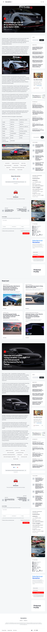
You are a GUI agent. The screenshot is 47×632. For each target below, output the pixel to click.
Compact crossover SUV (15, 163)
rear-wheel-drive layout (36, 191)
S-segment (41, 191)
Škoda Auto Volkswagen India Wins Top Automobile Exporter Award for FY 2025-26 (39, 164)
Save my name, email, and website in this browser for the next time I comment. (13, 228)
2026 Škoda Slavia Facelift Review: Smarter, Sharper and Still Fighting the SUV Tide (37, 53)
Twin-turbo (33, 196)
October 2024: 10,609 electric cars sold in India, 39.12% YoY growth (37, 461)
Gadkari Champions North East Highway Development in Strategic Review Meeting (39, 504)
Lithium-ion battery (23, 165)
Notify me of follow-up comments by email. (8, 520)
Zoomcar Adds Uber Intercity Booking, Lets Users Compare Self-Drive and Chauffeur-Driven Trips (37, 48)
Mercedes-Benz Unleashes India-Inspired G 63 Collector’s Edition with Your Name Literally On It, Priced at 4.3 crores (38, 106)
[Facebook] (36, 630)
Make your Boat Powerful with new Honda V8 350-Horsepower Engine (38, 125)
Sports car (35, 192)
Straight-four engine (36, 193)
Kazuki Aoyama (16, 165)
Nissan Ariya (8, 167)
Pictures (6, 284)
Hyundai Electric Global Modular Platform (9, 454)
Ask (42, 137)
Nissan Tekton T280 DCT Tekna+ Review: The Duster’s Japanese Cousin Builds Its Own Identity (38, 57)
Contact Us (25, 620)
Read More (4, 308)
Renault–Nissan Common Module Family (18, 167)
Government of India (35, 190)
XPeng (31, 284)
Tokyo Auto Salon (19, 169)
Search (33, 37)
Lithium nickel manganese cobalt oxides (9, 456)
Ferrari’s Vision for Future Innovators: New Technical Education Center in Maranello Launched (39, 479)
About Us (21, 620)
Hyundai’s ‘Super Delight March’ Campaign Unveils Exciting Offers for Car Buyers (38, 466)
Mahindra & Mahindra (29, 312)
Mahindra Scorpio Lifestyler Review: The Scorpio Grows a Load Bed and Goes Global (37, 61)
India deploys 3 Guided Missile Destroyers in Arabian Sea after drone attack (39, 492)
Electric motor (23, 163)
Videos (37, 312)
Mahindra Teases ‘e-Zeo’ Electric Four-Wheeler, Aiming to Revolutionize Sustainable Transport (34, 316)
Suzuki (8, 284)
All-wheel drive (7, 163)
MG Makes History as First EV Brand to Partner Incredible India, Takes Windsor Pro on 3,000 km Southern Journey (39, 498)
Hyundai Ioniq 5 (19, 454)
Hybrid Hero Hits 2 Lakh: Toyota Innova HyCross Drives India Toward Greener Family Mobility (38, 443)
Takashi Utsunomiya (12, 169)
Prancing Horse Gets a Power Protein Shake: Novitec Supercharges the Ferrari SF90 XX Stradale (39, 151)
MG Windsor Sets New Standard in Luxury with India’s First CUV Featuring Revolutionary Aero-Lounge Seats (39, 158)
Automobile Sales (35, 176)
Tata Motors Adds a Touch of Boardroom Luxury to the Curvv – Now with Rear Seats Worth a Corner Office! (38, 113)
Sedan (33, 192)
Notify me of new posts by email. (25, 520)
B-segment (33, 182)
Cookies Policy (9, 630)
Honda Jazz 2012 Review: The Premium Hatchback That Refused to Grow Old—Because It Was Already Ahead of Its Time (39, 486)
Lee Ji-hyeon (26, 454)
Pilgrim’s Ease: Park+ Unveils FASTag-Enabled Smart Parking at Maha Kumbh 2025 (39, 169)
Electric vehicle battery (7, 165)
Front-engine (36, 187)
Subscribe (38, 256)
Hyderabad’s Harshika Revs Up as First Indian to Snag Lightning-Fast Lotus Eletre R (39, 146)
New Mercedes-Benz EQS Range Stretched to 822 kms (38, 130)
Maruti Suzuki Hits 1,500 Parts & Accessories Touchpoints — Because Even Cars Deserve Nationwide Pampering (11, 288)
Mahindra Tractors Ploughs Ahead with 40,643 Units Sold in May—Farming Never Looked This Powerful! (38, 119)
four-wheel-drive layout (37, 185)
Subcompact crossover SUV (36, 195)
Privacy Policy (4, 630)
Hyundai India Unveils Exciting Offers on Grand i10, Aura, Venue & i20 (38, 449)
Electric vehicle (34, 183)
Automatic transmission (37, 175)
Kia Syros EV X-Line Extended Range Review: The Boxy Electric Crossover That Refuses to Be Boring (37, 65)
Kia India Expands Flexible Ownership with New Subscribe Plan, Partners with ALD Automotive (11, 316)
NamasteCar (8, 2)
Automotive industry (36, 179)
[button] (3, 2)
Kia (3, 312)
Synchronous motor (24, 456)
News (7, 18)
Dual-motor (17, 450)
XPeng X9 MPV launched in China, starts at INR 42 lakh (34, 286)
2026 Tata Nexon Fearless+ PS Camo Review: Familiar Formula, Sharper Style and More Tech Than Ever (37, 455)
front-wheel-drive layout (37, 189)
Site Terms (15, 630)
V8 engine (37, 196)
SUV (42, 195)
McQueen (15, 197)
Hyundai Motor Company (10, 351)
